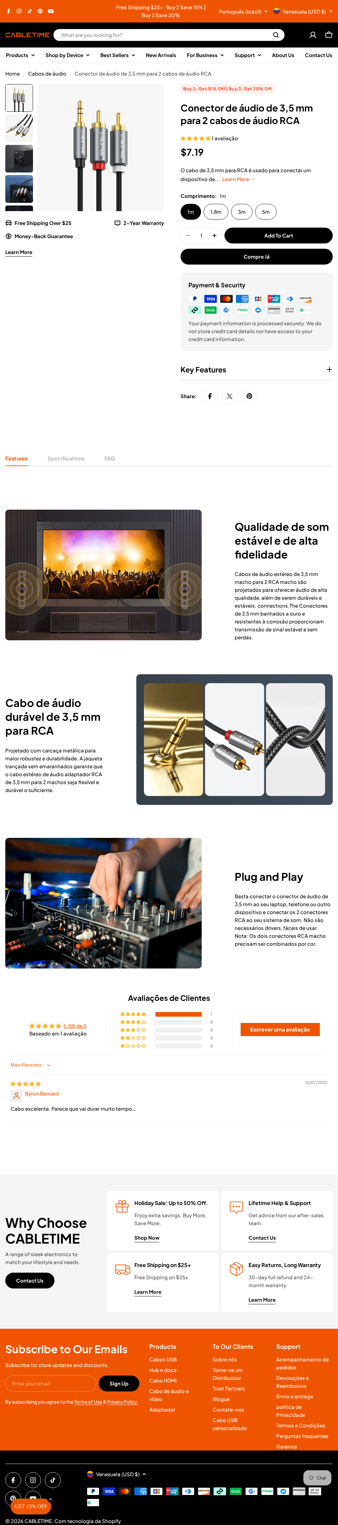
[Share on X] (230, 396)
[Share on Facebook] (210, 396)
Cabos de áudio (47, 73)
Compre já (257, 256)
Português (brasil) (240, 11)
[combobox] (169, 35)
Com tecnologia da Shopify (87, 1521)
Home (12, 73)
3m (242, 211)
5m (266, 211)
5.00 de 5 (74, 1026)
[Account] (313, 35)
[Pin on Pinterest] (249, 396)
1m (190, 211)
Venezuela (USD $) (304, 11)
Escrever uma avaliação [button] (280, 1029)
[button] (196, 138)
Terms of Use (88, 1402)
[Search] (276, 35)
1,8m (216, 211)
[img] (26, 1083)
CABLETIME (38, 1521)
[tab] (16, 460)
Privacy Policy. (122, 1402)
